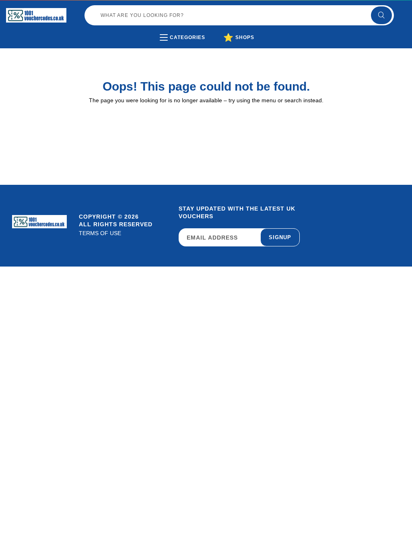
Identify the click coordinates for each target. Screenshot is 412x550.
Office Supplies (197, 54)
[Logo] (36, 15)
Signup (280, 237)
